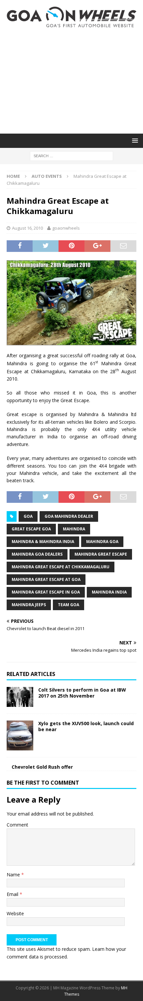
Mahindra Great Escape (100, 554)
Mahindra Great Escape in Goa (46, 592)
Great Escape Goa (31, 529)
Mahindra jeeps (29, 605)
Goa (28, 516)
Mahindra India (109, 592)
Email (13, 894)
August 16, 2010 (27, 228)
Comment (17, 825)
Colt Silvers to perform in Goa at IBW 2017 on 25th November (82, 693)
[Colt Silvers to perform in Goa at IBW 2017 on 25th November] (20, 697)
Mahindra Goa (102, 541)
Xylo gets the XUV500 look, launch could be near (86, 726)
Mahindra (74, 529)
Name (14, 874)
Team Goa (68, 605)
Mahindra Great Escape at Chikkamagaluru (60, 567)
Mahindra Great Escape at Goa (46, 579)
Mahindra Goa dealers (37, 554)
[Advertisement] (71, 80)
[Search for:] (71, 155)
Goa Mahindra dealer (69, 516)
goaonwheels (66, 228)
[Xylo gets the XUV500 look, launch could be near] (20, 735)
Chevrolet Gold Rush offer (42, 767)
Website (15, 913)
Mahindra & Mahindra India (43, 541)
